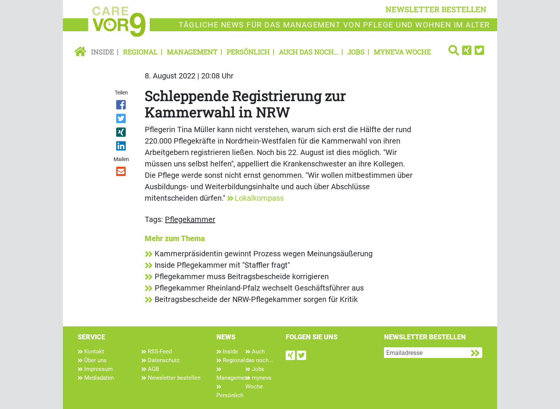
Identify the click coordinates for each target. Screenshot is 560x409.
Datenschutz (162, 360)
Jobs (356, 51)
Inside (102, 51)
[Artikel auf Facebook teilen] (122, 106)
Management (192, 51)
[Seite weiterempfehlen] (122, 173)
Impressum (98, 369)
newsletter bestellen (436, 9)
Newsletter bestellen (173, 377)
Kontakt (93, 351)
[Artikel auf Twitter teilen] (122, 120)
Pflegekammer (190, 219)
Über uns (95, 360)
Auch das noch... (308, 51)
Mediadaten (98, 377)
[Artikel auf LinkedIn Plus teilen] (122, 147)
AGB (152, 369)
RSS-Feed (159, 351)
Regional (140, 51)
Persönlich (248, 51)
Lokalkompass (259, 198)
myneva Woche (402, 51)
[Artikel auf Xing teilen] (122, 134)
